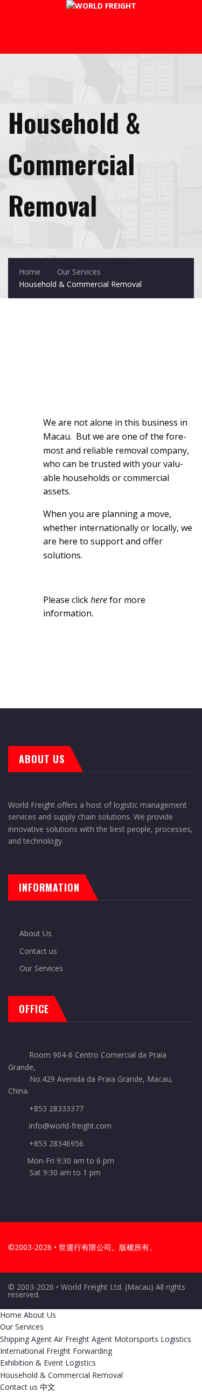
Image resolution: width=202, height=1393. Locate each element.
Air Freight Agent (83, 1339)
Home (29, 272)
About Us (35, 933)
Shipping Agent (26, 1339)
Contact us (38, 951)
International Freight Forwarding (56, 1351)
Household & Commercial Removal (61, 1375)
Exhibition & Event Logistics (48, 1363)
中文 (47, 1387)
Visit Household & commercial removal (101, 659)
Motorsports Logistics (152, 1339)
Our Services (79, 272)
